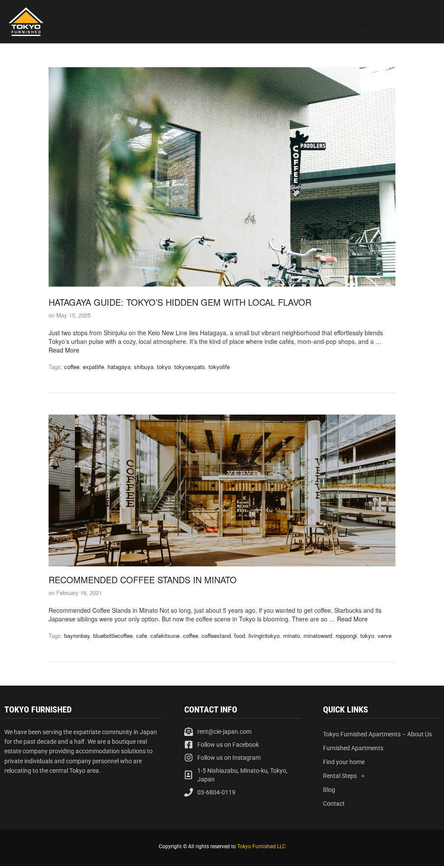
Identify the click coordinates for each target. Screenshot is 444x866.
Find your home (344, 761)
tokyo (164, 367)
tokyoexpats (189, 367)
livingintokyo (264, 635)
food (239, 635)
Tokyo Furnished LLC (261, 846)
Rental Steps (340, 775)
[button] (363, 22)
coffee (71, 367)
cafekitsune (165, 635)
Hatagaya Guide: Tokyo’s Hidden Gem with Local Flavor (180, 302)
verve (385, 635)
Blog (329, 789)
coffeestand (216, 635)
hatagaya (119, 367)
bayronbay (77, 635)
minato (291, 635)
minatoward (318, 635)
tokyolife (219, 367)
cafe (141, 635)
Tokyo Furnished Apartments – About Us (377, 734)
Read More (64, 350)
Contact (334, 803)
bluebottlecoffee (113, 635)
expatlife (93, 367)
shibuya (143, 367)
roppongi (346, 635)
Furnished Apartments (353, 748)
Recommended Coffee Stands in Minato (143, 579)
